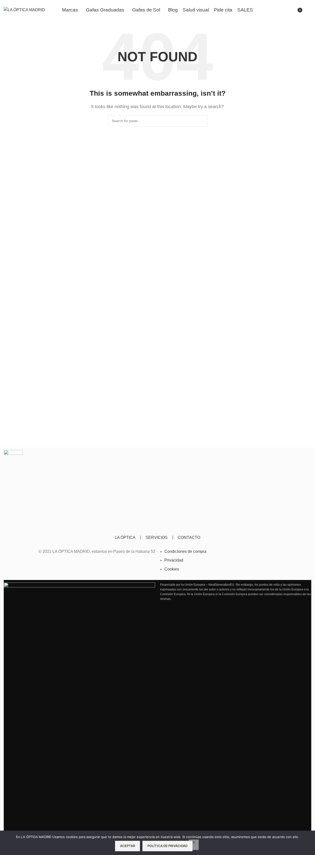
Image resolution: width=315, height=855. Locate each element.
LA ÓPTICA (125, 537)
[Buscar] (309, 10)
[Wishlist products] (275, 10)
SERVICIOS (157, 537)
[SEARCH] (201, 121)
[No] (194, 845)
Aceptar (127, 846)
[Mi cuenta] (284, 10)
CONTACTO (189, 537)
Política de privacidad (167, 846)
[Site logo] (24, 9)
